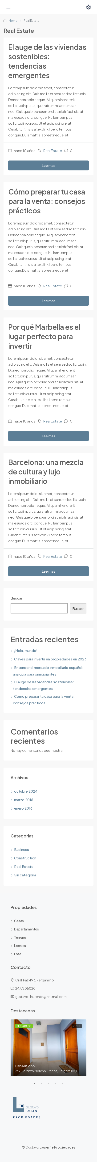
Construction (25, 858)
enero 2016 (23, 808)
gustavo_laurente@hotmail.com (41, 996)
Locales (20, 945)
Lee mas (48, 165)
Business (21, 849)
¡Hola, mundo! (25, 650)
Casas (19, 921)
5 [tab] (65, 1085)
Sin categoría (25, 875)
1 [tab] (36, 1085)
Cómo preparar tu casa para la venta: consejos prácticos (46, 201)
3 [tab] (50, 1085)
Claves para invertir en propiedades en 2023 (50, 659)
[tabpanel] (48, 1048)
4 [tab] (58, 1085)
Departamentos (26, 929)
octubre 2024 (25, 791)
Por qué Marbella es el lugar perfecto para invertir (44, 336)
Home (13, 20)
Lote (17, 954)
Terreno (20, 937)
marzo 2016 (23, 799)
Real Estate (52, 150)
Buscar (17, 598)
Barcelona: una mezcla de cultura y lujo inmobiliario (46, 472)
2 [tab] (43, 1085)
